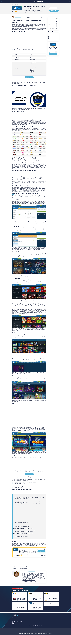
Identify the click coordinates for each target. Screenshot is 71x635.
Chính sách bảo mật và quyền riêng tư (17, 621)
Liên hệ (13, 622)
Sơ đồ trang (13, 623)
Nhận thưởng (53, 10)
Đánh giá (41, 1)
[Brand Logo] (17, 8)
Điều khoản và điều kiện (15, 620)
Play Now (41, 551)
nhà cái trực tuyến (19, 128)
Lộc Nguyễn (28, 17)
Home (13, 4)
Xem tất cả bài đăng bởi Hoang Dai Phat (28, 581)
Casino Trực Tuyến (37, 1)
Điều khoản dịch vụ (49, 633)
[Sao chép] (58, 8)
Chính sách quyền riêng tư (38, 633)
